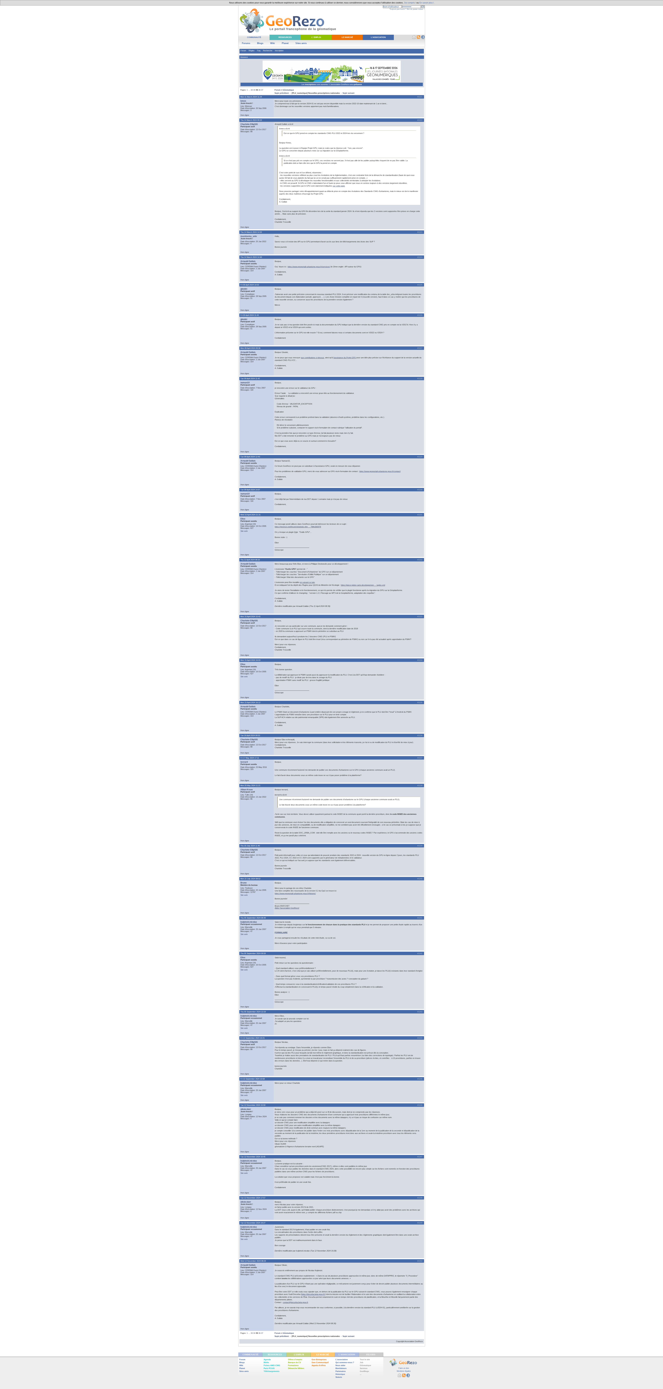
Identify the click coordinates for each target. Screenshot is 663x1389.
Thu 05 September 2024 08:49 (253, 918)
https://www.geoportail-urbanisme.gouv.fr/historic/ (295, 893)
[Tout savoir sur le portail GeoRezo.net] (423, 38)
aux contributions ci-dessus (312, 358)
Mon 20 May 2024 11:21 (250, 785)
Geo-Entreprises (319, 1359)
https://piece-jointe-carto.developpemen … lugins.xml (363, 585)
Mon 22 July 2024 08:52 (250, 879)
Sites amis (301, 43)
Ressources (285, 37)
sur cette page (339, 186)
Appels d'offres (319, 1365)
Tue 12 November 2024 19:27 (252, 1223)
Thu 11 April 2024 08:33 (250, 560)
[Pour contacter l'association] (414, 38)
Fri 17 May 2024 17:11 (249, 758)
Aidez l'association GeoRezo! (287, 908)
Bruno (244, 883)
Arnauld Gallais (248, 261)
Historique (340, 1374)
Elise (243, 519)
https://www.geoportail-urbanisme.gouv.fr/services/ (309, 267)
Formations (293, 1365)
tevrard (244, 762)
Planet (285, 43)
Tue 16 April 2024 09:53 (250, 735)
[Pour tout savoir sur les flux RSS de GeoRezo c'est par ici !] (418, 38)
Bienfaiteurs (341, 1368)
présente (358, 84)
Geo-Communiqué (320, 1362)
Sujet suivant (348, 93)
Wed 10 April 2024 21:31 (250, 515)
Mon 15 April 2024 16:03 (250, 660)
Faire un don (403, 1368)
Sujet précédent (282, 93)
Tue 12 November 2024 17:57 (252, 1198)
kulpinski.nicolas (249, 922)
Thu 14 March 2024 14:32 (251, 232)
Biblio (266, 1362)
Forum (243, 51)
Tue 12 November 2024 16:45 (252, 1157)
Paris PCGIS (269, 1368)
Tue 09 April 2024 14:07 (250, 490)
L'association (341, 1359)
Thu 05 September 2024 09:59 (253, 953)
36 (259, 90)
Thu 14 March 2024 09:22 (251, 120)
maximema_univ (249, 236)
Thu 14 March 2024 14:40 (251, 257)
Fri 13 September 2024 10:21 (252, 1038)
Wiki (272, 43)
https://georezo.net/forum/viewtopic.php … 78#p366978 (298, 527)
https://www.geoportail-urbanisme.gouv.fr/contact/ (380, 471)
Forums (246, 43)
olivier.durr (246, 1109)
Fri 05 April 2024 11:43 (249, 315)
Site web (244, 531)
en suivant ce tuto (307, 582)
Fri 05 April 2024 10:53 (249, 285)
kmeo (243, 101)
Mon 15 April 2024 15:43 (250, 616)
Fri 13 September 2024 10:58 (252, 1079)
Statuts (338, 1377)
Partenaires (340, 1371)
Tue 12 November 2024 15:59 (252, 1105)
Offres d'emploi (295, 1359)
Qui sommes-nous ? (344, 1362)
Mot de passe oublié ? (416, 9)
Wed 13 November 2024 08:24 (253, 1261)
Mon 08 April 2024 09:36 (250, 348)
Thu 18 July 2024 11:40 (250, 846)
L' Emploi (316, 37)
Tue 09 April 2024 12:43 (250, 457)
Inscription (279, 51)
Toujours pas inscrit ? (398, 9)
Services (363, 1368)
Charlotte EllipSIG (249, 124)
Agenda (267, 1359)
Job (361, 1362)
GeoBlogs (364, 1371)
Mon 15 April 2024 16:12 (250, 702)
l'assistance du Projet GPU (344, 358)
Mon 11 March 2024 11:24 (251, 97)
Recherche (267, 51)
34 (254, 90)
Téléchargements (271, 1371)
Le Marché (347, 37)
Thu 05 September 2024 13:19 (253, 1012)
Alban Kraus (247, 789)
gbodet (244, 289)
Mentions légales (404, 1371)
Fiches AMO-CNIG (272, 1365)
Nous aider (340, 1365)
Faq (258, 51)
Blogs (260, 43)
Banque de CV (294, 1362)
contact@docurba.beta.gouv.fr (295, 1302)
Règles (251, 51)
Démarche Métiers (296, 1368)
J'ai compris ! (410, 3)
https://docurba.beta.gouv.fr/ (313, 1294)
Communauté (254, 37)
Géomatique (288, 90)
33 (252, 90)
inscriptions (310, 84)
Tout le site (365, 1359)
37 (262, 90)
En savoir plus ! (426, 3)
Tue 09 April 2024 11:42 (250, 378)
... (360, 1374)
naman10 (245, 382)
